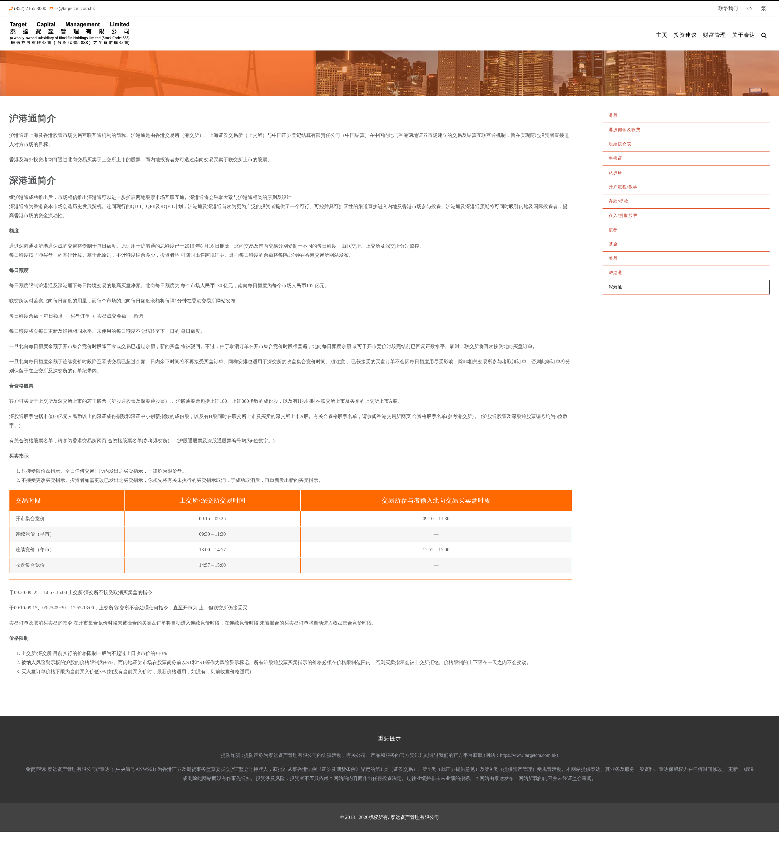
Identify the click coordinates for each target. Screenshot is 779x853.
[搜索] (764, 34)
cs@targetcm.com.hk (74, 8)
